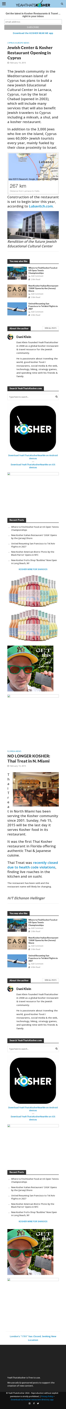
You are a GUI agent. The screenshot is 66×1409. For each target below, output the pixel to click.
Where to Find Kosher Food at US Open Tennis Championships (42, 270)
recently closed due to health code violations (32, 864)
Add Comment (37, 276)
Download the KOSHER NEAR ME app (33, 33)
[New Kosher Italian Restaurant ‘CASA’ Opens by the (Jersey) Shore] (17, 290)
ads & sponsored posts (27, 1382)
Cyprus (11, 43)
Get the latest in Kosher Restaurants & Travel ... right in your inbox (33, 15)
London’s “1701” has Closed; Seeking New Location (33, 1338)
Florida (11, 751)
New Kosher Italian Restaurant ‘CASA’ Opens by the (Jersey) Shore (43, 288)
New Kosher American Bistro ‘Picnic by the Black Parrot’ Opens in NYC (32, 553)
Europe (19, 43)
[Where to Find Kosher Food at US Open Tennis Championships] (17, 272)
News (26, 43)
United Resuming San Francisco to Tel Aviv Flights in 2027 (43, 306)
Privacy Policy (47, 1396)
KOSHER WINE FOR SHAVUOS (33, 569)
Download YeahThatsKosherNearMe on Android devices (33, 457)
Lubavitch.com (41, 206)
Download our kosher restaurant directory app (32, 1399)
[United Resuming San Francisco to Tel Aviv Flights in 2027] (17, 308)
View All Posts (50, 328)
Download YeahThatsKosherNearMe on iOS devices (33, 466)
